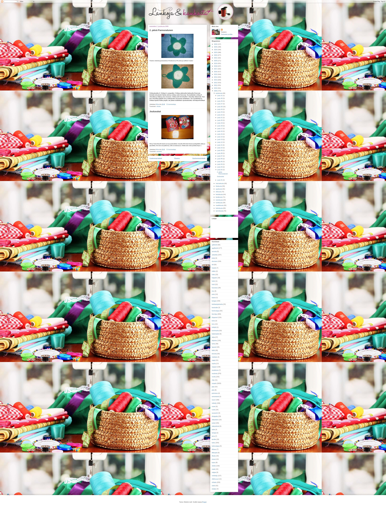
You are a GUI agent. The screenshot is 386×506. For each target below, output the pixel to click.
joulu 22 (220, 115)
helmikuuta (219, 208)
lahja (213, 337)
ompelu (214, 383)
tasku (213, 442)
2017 (216, 69)
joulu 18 (220, 126)
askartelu (159, 151)
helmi (213, 281)
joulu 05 (220, 161)
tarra (213, 436)
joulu (213, 294)
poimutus (215, 393)
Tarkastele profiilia (226, 34)
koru (213, 324)
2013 (216, 80)
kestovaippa (215, 311)
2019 (216, 63)
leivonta (214, 353)
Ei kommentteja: (171, 104)
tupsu (213, 462)
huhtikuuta (219, 202)
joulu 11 (220, 145)
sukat (213, 423)
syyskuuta (219, 189)
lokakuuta (219, 186)
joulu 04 (220, 164)
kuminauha (215, 330)
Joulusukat (155, 111)
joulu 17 (220, 128)
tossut (214, 459)
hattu (213, 274)
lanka (213, 344)
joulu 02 (220, 169)
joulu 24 (220, 109)
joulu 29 (220, 101)
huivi (213, 284)
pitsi (213, 390)
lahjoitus (214, 340)
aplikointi (214, 245)
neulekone (215, 370)
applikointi (215, 248)
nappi (213, 360)
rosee (213, 406)
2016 (216, 71)
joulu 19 (220, 123)
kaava (214, 297)
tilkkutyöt (214, 452)
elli (213, 264)
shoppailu (215, 416)
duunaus (214, 261)
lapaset (214, 347)
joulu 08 (220, 153)
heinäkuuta (219, 194)
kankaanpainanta (217, 304)
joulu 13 (220, 139)
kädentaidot (215, 334)
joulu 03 (220, 167)
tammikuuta (220, 211)
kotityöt (214, 327)
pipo (213, 386)
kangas (214, 301)
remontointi (215, 396)
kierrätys (214, 314)
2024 (216, 49)
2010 (216, 88)
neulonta (214, 373)
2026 (216, 44)
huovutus (215, 287)
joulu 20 (220, 120)
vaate (213, 469)
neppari (214, 367)
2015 (216, 74)
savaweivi (215, 413)
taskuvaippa (215, 446)
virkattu (158, 106)
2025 (216, 47)
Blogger (204, 502)
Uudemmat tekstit (155, 158)
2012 (216, 82)
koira (213, 320)
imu (213, 291)
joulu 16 (220, 131)
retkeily (214, 403)
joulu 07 (220, 156)
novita (214, 376)
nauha (214, 363)
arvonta (214, 251)
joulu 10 (220, 148)
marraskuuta (220, 183)
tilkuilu (214, 456)
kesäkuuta (219, 197)
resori (213, 400)
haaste (214, 268)
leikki (213, 350)
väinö (213, 485)
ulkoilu (214, 466)
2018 (216, 66)
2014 (216, 77)
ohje (213, 380)
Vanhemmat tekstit (198, 158)
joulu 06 (220, 158)
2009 (216, 91)
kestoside (215, 307)
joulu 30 (220, 98)
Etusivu (177, 158)
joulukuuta (219, 93)
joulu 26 (220, 106)
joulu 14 (220, 137)
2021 (216, 58)
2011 (215, 85)
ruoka (213, 409)
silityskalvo (215, 419)
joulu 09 (220, 150)
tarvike (214, 439)
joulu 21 (220, 117)
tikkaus (214, 449)
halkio (214, 271)
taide (213, 429)
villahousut (215, 479)
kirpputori (215, 317)
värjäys (214, 489)
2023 (216, 52)
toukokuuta (219, 200)
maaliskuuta (220, 205)
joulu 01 (220, 180)
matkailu (214, 357)
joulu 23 (220, 112)
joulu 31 (220, 95)
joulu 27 (220, 104)
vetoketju (215, 475)
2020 (216, 60)
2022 (216, 55)
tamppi (214, 433)
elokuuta (219, 191)
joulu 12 (220, 142)
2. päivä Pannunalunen (161, 30)
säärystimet (215, 426)
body (213, 258)
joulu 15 (220, 134)
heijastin (214, 278)
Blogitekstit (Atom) (179, 163)
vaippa (214, 472)
